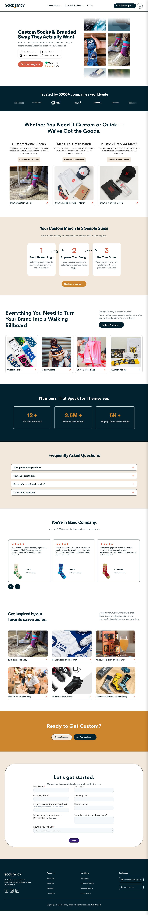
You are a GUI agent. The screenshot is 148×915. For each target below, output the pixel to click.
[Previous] (11, 586)
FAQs (89, 6)
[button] (140, 6)
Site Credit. (96, 905)
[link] (15, 6)
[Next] (17, 586)
